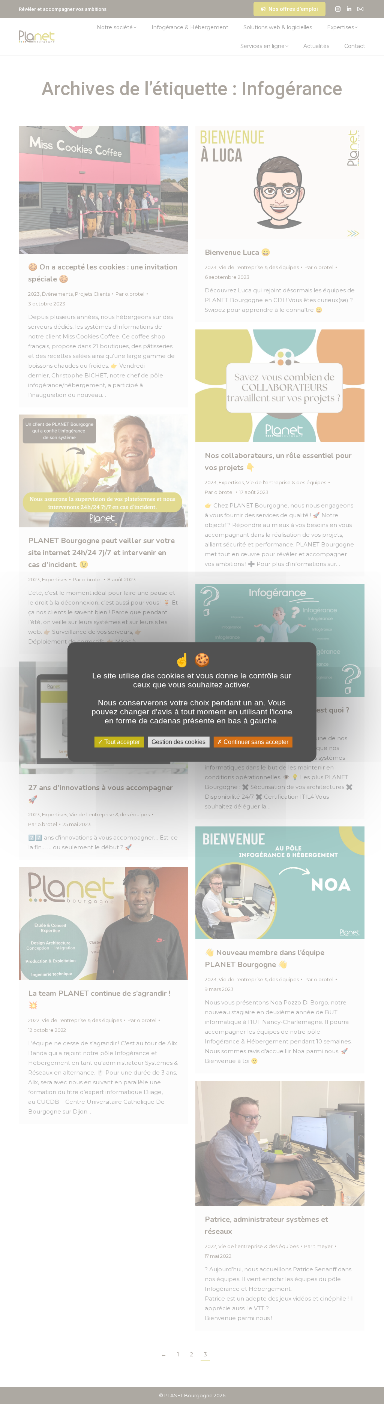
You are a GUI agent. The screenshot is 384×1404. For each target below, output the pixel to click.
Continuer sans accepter (255, 742)
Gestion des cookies (179, 742)
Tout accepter (121, 742)
